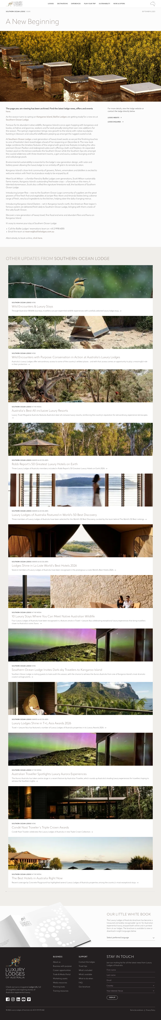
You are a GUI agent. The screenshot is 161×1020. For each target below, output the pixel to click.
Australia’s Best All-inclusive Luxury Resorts (40, 410)
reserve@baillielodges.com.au (39, 232)
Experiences (76, 3)
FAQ (81, 983)
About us (56, 962)
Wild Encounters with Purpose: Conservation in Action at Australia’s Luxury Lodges (66, 357)
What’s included (85, 970)
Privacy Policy (150, 1010)
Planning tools (59, 987)
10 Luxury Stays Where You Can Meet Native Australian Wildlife (53, 616)
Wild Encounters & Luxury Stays (32, 306)
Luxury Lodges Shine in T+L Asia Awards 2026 (41, 723)
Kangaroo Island (44, 117)
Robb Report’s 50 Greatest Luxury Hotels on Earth (45, 464)
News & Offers (119, 3)
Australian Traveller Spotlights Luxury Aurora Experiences (49, 774)
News (28, 11)
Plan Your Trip (90, 3)
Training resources (60, 991)
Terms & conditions (136, 1010)
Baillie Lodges (60, 117)
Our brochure (84, 987)
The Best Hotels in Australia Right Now (37, 878)
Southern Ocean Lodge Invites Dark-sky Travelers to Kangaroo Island (57, 670)
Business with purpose (62, 966)
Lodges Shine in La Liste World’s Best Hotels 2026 (44, 565)
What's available (85, 974)
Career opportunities (62, 970)
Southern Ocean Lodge (15, 11)
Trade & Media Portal (61, 974)
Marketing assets (60, 979)
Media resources (60, 983)
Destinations (62, 3)
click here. (38, 238)
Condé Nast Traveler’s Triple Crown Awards (40, 827)
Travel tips (83, 966)
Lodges (51, 3)
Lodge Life (33, 987)
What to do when (86, 979)
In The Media (36, 407)
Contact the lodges (87, 962)
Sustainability (104, 3)
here (8, 112)
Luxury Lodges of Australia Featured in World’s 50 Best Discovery (54, 515)
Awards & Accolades (39, 460)
